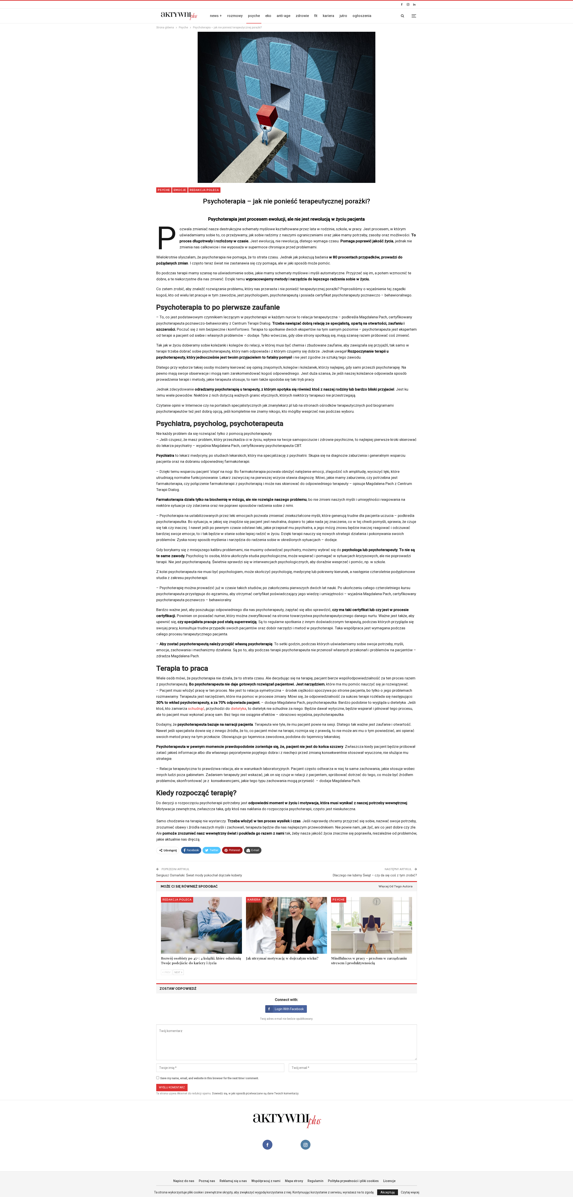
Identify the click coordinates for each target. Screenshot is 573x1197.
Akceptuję (388, 1192)
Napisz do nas (183, 1181)
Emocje (180, 190)
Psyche (164, 190)
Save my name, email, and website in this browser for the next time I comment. (209, 1078)
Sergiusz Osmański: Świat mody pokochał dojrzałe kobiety (199, 875)
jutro (343, 16)
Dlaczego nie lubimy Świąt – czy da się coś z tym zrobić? (375, 875)
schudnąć (196, 708)
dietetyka (238, 708)
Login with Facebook (289, 1009)
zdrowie (302, 16)
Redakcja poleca (204, 190)
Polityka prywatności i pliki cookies (353, 1181)
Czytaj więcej (410, 1192)
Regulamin (315, 1181)
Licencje (389, 1181)
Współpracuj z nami (265, 1181)
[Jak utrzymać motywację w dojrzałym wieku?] (286, 925)
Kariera (254, 899)
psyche (254, 16)
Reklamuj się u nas (233, 1181)
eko (268, 16)
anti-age (283, 16)
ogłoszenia (362, 16)
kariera (328, 16)
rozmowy (235, 16)
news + (216, 16)
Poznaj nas (207, 1181)
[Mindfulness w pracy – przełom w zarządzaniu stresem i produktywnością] (371, 925)
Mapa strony (294, 1181)
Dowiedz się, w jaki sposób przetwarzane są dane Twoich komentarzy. (255, 1093)
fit (315, 16)
